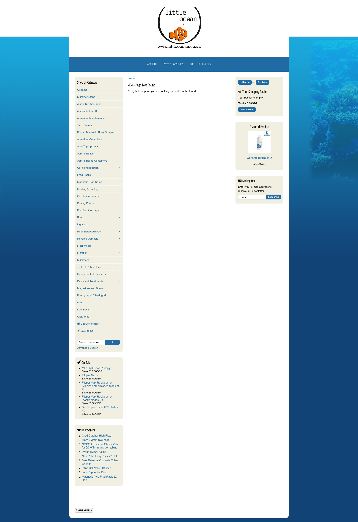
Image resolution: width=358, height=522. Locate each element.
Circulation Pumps (88, 196)
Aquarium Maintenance (91, 118)
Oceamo (82, 89)
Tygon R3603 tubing (94, 451)
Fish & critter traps (88, 210)
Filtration (82, 252)
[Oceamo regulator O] (259, 152)
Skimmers (83, 259)
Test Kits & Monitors (89, 266)
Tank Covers (84, 125)
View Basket (247, 109)
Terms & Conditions (172, 64)
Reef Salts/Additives (89, 231)
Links (191, 64)
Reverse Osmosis (87, 238)
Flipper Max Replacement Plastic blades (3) (97, 398)
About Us (152, 64)
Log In (246, 82)
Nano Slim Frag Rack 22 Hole (100, 456)
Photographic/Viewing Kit (91, 295)
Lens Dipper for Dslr (94, 472)
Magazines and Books (90, 288)
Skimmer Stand (86, 96)
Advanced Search (87, 347)
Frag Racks (84, 174)
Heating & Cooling (87, 188)
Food (80, 217)
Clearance (83, 316)
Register (262, 82)
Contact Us (205, 64)
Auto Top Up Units (87, 146)
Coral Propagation (88, 167)
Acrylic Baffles (85, 153)
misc (80, 302)
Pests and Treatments (90, 281)
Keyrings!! (83, 309)
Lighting (82, 224)
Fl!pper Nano (90, 375)
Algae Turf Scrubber (89, 103)
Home (132, 78)
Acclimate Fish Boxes (89, 111)
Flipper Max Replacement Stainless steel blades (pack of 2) (100, 386)
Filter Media (84, 245)
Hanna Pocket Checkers (91, 274)
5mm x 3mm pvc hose (95, 439)
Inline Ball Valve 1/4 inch (96, 468)
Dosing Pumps (85, 203)
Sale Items (86, 330)
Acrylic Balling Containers (92, 160)
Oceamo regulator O (259, 157)
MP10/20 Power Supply (96, 368)
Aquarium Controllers (89, 139)
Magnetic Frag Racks (89, 181)
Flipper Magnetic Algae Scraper (95, 132)
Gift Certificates (89, 323)
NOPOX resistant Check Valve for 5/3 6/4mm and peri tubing (101, 446)
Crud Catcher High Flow (96, 435)
